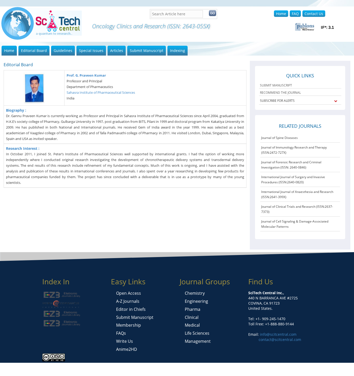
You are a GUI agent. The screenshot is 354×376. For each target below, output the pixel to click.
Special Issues (91, 50)
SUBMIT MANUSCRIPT (276, 85)
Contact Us (314, 13)
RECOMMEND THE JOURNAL (280, 92)
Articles (116, 50)
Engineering (196, 301)
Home (281, 13)
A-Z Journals (127, 301)
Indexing (177, 50)
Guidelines (63, 50)
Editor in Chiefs (131, 309)
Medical (192, 325)
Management (198, 341)
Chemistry (195, 293)
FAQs (121, 333)
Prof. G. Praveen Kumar (86, 75)
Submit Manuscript (146, 50)
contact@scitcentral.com (280, 339)
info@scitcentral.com (277, 334)
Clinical (192, 317)
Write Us (124, 341)
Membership (128, 325)
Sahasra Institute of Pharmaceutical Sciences (101, 92)
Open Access (128, 293)
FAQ (295, 13)
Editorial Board (34, 50)
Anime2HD (126, 349)
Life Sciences (197, 333)
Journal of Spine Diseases (279, 138)
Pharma (192, 309)
